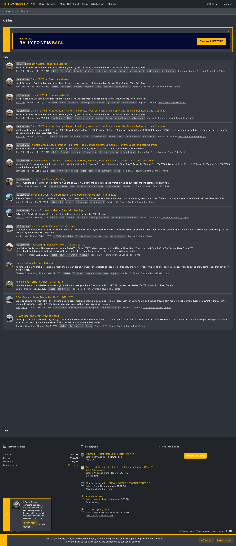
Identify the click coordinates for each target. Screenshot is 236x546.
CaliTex (19, 186)
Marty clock (21, 307)
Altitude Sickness (94, 496)
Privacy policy (202, 531)
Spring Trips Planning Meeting (41, 179)
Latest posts (92, 446)
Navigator (20, 255)
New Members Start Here (99, 489)
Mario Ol (20, 202)
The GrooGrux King (25, 326)
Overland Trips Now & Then (100, 515)
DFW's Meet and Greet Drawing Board (37, 315)
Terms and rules (186, 531)
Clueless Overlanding (26, 273)
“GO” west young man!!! (98, 509)
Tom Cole (20, 71)
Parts (149, 236)
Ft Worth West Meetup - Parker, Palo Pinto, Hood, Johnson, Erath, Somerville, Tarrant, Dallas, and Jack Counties (87, 160)
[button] (57, 4)
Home (220, 531)
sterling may (22, 236)
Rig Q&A (90, 459)
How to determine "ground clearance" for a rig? (110, 453)
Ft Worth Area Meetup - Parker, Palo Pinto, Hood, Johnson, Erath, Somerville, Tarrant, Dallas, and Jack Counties (87, 144)
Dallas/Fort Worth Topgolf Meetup (35, 263)
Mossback (73, 465)
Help (213, 531)
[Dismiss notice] (228, 31)
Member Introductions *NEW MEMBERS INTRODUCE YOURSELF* (118, 483)
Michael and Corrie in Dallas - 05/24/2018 (39, 281)
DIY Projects (92, 475)
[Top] (226, 531)
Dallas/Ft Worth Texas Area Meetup (42, 63)
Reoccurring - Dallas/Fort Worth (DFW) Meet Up (51, 244)
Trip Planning (92, 502)
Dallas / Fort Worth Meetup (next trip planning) (50, 210)
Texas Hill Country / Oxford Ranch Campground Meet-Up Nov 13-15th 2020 (66, 194)
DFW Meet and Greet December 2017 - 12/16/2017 (44, 297)
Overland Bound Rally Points (211, 71)
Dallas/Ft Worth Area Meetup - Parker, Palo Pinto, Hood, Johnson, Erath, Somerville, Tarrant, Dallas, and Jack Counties (91, 110)
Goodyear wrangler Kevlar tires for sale (46, 226)
